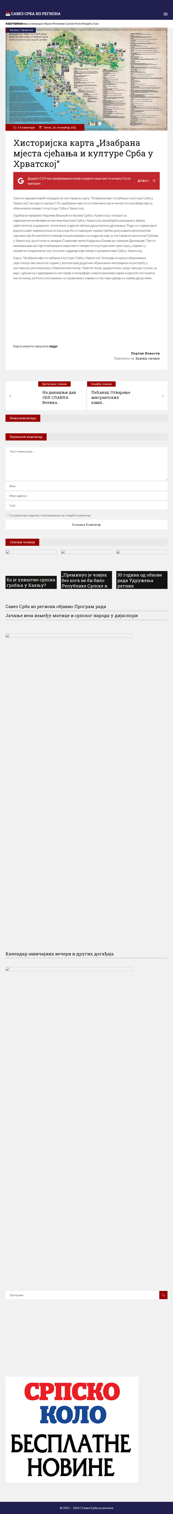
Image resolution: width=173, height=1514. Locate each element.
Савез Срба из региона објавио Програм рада (55, 606)
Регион (14, 30)
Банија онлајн (148, 358)
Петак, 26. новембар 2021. (60, 127)
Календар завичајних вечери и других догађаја (59, 954)
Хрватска (27, 30)
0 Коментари (26, 127)
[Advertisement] (86, 312)
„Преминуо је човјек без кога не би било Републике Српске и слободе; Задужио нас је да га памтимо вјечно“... (86, 588)
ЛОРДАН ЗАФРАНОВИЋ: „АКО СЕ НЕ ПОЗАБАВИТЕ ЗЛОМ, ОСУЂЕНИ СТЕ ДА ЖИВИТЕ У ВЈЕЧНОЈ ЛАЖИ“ (68, 23)
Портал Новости (145, 353)
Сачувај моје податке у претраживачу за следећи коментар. (50, 515)
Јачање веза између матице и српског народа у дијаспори (71, 615)
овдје (53, 346)
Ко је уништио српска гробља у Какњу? (31, 582)
